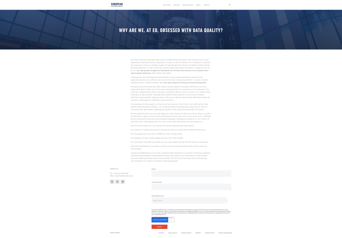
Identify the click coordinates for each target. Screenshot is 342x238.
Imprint (198, 233)
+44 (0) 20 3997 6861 (121, 173)
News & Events (188, 5)
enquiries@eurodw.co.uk (124, 176)
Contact (207, 5)
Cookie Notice (209, 233)
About (198, 5)
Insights (177, 5)
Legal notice (172, 233)
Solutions (167, 5)
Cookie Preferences (225, 233)
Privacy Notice (186, 233)
